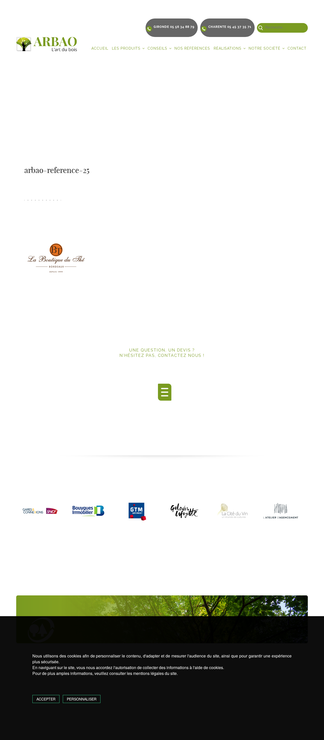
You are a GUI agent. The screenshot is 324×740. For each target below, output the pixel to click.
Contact (297, 48)
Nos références (192, 48)
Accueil (99, 48)
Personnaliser (81, 699)
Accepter (45, 699)
